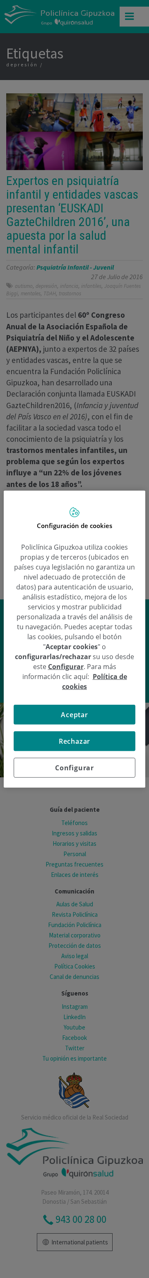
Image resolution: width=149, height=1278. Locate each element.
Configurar (74, 767)
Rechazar (74, 741)
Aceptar (74, 714)
